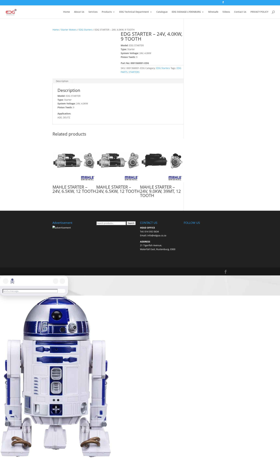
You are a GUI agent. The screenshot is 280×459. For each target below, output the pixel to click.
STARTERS (134, 72)
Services (93, 12)
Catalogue (162, 12)
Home (66, 12)
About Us (79, 12)
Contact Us (240, 12)
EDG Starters (86, 29)
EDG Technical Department (134, 12)
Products (107, 12)
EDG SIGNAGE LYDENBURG (186, 12)
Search (131, 223)
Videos (226, 12)
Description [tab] (62, 81)
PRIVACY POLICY (259, 12)
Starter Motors (69, 29)
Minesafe (213, 12)
